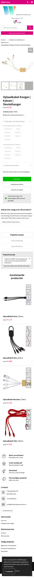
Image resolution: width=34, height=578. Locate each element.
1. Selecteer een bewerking (13, 121)
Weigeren (17, 571)
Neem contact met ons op (10, 222)
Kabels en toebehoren (17, 40)
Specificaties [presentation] (16, 246)
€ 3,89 (7, 361)
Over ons (4, 520)
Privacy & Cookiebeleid (8, 548)
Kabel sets (4, 42)
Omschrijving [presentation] (17, 240)
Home (3, 40)
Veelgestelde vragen (7, 523)
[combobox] (14, 27)
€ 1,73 (7, 319)
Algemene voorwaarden (8, 545)
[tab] (17, 234)
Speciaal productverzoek (17, 33)
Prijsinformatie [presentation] (17, 234)
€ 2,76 (7, 403)
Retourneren (5, 536)
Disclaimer (4, 551)
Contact (3, 533)
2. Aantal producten (11, 165)
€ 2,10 (7, 444)
